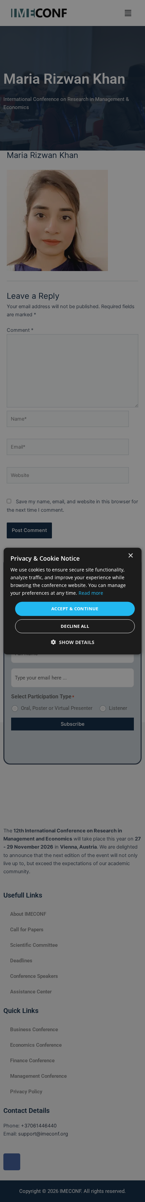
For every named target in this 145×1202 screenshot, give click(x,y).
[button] (72, 642)
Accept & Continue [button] (74, 609)
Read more (91, 593)
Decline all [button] (75, 626)
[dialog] (73, 600)
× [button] (130, 555)
